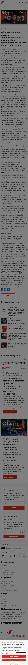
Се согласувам (14, 656)
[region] (14, 652)
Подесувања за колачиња (14, 660)
